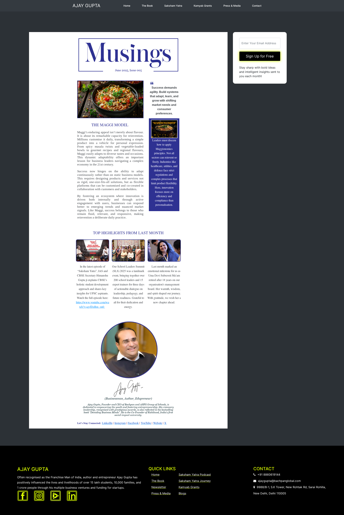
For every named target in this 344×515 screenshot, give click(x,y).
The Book (147, 5)
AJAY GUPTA (86, 5)
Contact (256, 5)
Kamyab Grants (203, 5)
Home (126, 5)
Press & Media (232, 5)
